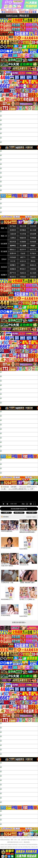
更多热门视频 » (31, 517)
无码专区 (4, 267)
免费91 (22, 265)
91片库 (12, 261)
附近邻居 (13, 242)
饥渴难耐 (23, 242)
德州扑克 (33, 249)
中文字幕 (23, 234)
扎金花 (23, 253)
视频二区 (4, 236)
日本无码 (33, 226)
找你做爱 (33, 242)
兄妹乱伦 (23, 273)
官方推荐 (4, 251)
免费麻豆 (13, 269)
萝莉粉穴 (23, 269)
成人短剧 (33, 273)
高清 (23, 504)
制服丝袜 (23, 238)
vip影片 (6, 512)
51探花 (33, 257)
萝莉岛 (33, 261)
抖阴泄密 (33, 269)
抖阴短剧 (23, 277)
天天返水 (33, 253)
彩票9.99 (13, 253)
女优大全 (23, 261)
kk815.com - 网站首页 (17, 15)
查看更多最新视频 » (19, 622)
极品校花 (13, 277)
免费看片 (13, 265)
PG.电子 (32, 512)
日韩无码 (33, 277)
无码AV (4, 259)
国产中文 (13, 273)
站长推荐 (4, 244)
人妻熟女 (13, 238)
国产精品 (13, 226)
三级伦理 (13, 234)
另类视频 (33, 238)
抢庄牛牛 (23, 249)
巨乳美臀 (33, 234)
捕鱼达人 (13, 249)
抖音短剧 (13, 257)
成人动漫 (33, 230)
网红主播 (23, 226)
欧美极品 (23, 230)
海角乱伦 (33, 265)
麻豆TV (23, 257)
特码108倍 (19, 512)
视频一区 (4, 228)
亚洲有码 (13, 230)
